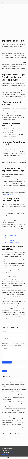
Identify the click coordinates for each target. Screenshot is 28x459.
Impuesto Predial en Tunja (10, 237)
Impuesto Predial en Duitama (10, 240)
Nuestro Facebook (5, 454)
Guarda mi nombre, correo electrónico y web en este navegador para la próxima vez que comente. (13, 344)
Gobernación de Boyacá (9, 194)
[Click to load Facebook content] (3, 437)
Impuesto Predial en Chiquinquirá (11, 242)
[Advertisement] (14, 22)
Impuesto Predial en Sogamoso (11, 239)
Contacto (11, 452)
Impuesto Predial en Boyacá (10, 235)
